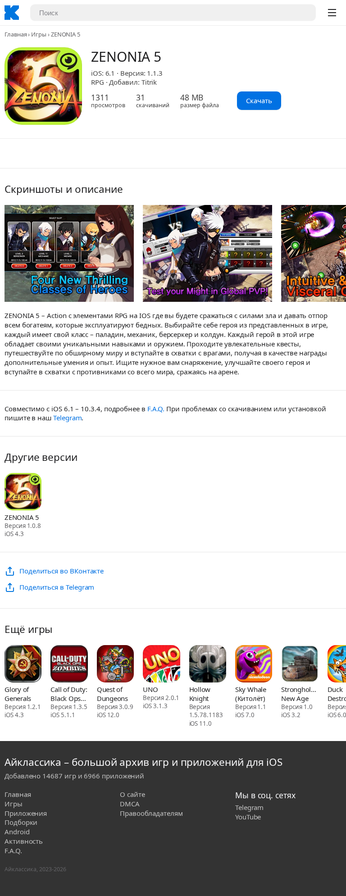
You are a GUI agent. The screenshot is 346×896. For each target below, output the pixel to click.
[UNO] (161, 664)
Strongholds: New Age (299, 694)
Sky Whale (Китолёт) (250, 694)
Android (17, 831)
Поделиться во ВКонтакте (61, 570)
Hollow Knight (200, 694)
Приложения (26, 813)
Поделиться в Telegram (56, 586)
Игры (38, 34)
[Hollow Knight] (207, 664)
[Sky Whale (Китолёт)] (253, 664)
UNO (150, 689)
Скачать (259, 100)
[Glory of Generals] (23, 664)
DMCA (130, 803)
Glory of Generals (18, 694)
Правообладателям (151, 813)
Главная (16, 34)
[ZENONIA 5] (23, 492)
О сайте (132, 794)
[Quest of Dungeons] (115, 664)
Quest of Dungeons (112, 694)
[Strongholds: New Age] (299, 664)
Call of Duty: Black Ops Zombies (68, 694)
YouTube (248, 816)
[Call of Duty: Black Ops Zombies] (68, 664)
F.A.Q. (156, 408)
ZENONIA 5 (22, 517)
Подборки (21, 822)
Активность (24, 841)
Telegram (67, 417)
